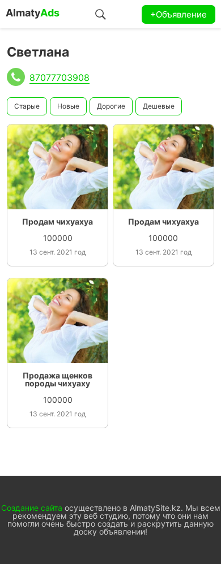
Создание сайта (31, 508)
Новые (68, 106)
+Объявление (178, 14)
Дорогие (111, 106)
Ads (33, 13)
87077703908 (59, 77)
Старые (27, 106)
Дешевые (159, 106)
